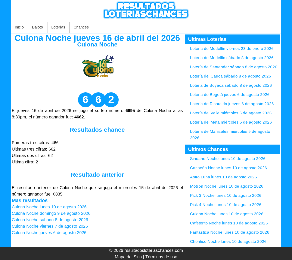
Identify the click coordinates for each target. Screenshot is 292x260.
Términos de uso (161, 256)
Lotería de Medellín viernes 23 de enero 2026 (232, 48)
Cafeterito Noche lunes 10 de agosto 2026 (229, 223)
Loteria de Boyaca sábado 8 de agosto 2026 (231, 85)
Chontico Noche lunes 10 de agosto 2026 (228, 241)
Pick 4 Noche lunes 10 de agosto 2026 (225, 204)
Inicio (19, 27)
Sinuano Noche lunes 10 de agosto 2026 (227, 158)
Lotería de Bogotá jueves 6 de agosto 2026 (230, 94)
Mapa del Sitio (128, 256)
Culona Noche (97, 44)
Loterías (58, 27)
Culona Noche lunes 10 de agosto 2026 (226, 214)
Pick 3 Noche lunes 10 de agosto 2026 (225, 195)
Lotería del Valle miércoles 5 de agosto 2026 (231, 113)
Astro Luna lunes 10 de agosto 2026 (223, 177)
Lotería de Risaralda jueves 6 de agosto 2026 (232, 104)
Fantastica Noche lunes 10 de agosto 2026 (229, 232)
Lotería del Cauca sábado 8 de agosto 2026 (230, 76)
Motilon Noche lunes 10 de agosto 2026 (226, 186)
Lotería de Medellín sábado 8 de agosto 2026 (232, 57)
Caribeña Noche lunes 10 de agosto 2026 (228, 168)
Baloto (37, 27)
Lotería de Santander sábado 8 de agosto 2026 (233, 67)
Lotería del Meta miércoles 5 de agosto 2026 (231, 122)
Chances (81, 27)
